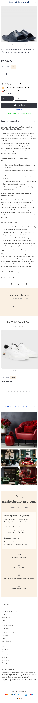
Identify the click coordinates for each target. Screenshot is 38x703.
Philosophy (5, 663)
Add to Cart (19, 105)
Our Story (5, 635)
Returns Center (6, 623)
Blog (3, 638)
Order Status (6, 628)
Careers (4, 644)
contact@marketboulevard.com (11, 608)
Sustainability (6, 660)
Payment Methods (7, 625)
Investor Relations (7, 655)
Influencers (5, 649)
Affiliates (4, 652)
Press (3, 646)
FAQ (3, 620)
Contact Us (5, 614)
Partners (4, 657)
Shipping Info (6, 617)
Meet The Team (6, 641)
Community (5, 666)
